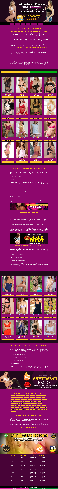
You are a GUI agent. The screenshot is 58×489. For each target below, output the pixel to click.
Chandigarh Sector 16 (42, 460)
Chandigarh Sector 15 (33, 477)
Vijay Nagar (22, 457)
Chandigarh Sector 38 (42, 461)
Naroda (43, 397)
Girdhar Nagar (23, 403)
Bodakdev (22, 395)
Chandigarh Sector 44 (33, 476)
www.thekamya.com (29, 487)
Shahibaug (13, 409)
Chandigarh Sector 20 (33, 468)
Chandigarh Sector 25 (33, 473)
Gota (12, 397)
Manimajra (31, 461)
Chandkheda (13, 411)
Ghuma (18, 403)
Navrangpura (17, 399)
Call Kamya (15, 72)
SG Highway (44, 399)
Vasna (27, 409)
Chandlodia (12, 457)
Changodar (12, 458)
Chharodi (12, 460)
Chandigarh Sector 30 (42, 473)
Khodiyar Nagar (13, 477)
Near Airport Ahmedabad (24, 407)
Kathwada (12, 469)
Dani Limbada (13, 461)
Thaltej (13, 401)
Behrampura (41, 409)
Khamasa (34, 405)
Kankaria (12, 468)
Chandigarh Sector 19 (33, 480)
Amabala (21, 476)
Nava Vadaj (12, 480)
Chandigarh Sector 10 (42, 480)
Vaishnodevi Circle (19, 401)
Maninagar (26, 397)
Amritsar (21, 473)
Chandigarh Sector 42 (33, 457)
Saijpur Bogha (39, 407)
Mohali (21, 469)
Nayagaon (41, 462)
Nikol (11, 473)
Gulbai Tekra (30, 403)
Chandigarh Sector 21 (42, 477)
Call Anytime (14, 488)
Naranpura (38, 397)
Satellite (39, 399)
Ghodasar (12, 465)
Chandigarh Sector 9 (42, 472)
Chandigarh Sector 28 (33, 481)
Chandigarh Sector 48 (33, 462)
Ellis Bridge (38, 395)
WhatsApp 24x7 (43, 72)
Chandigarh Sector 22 (23, 481)
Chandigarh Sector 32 (42, 469)
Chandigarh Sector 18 (33, 465)
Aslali (34, 401)
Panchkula (21, 468)
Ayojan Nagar (39, 401)
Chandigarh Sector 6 (33, 469)
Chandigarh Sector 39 (42, 481)
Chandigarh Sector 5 (42, 476)
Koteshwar (12, 472)
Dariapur (12, 462)
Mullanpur (21, 480)
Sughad (18, 409)
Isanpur (18, 405)
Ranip (18, 407)
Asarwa (18, 395)
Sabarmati (30, 399)
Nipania (21, 458)
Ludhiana (21, 472)
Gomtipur (35, 403)
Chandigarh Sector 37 (42, 465)
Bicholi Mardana (22, 465)
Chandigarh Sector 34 (42, 457)
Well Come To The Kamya (29, 29)
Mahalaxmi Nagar (22, 462)
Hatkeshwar (13, 405)
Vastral (31, 409)
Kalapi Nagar (29, 405)
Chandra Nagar (22, 460)
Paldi (11, 476)
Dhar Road (21, 461)
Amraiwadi (13, 395)
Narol (12, 399)
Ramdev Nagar (32, 407)
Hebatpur (16, 397)
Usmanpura (23, 409)
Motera (44, 405)
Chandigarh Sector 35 (33, 458)
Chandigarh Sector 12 (42, 468)
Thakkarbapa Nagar (13, 464)
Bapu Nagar (13, 403)
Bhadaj (46, 409)
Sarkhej (30, 401)
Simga (12, 481)
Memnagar (39, 405)
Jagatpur (21, 397)
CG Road (27, 395)
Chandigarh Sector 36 (33, 472)
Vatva (36, 409)
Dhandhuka (32, 395)
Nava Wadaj (13, 407)
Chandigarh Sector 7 (33, 464)
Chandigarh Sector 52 (42, 464)
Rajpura (21, 477)
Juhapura (23, 405)
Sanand (35, 399)
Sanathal (44, 407)
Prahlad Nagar (24, 399)
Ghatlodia (43, 395)
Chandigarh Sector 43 (33, 460)
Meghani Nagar (32, 397)
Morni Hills (41, 458)
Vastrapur (25, 401)
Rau (21, 464)
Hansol (40, 403)
